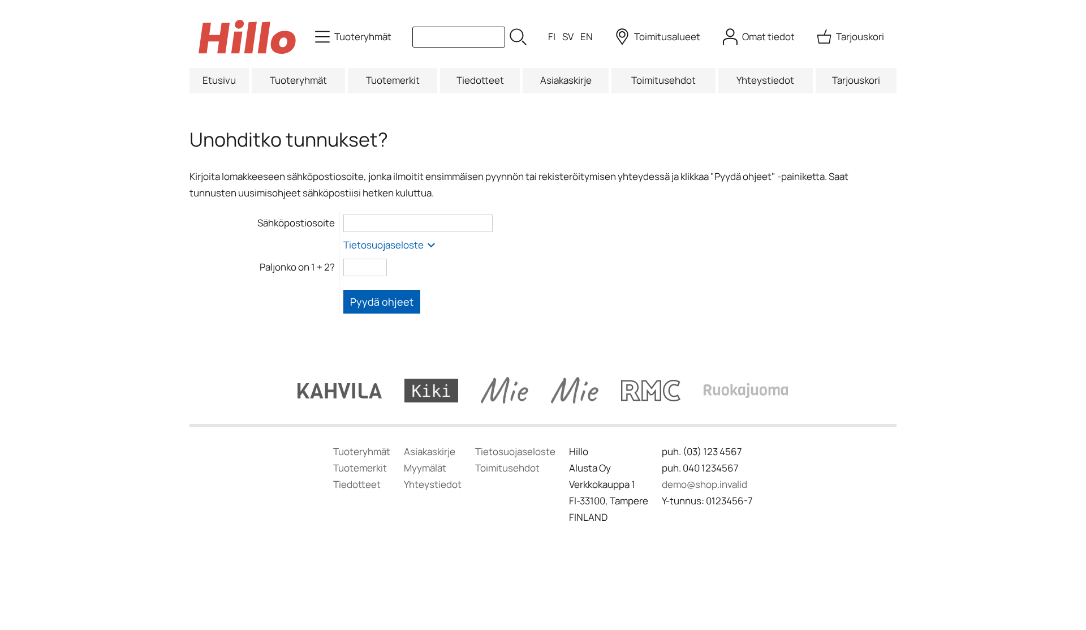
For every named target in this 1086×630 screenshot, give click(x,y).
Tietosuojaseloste (384, 244)
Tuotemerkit (393, 80)
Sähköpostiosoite (296, 222)
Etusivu (219, 80)
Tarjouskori (856, 80)
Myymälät (425, 467)
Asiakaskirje (566, 80)
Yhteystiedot (765, 80)
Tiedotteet (480, 80)
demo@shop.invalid (704, 484)
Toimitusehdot (663, 80)
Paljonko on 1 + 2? (297, 266)
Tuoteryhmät (298, 80)
